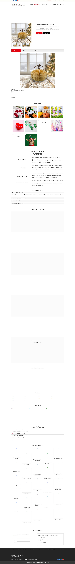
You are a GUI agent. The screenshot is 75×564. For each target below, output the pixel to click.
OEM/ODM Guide (25, 50)
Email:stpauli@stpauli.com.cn (59, 0)
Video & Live (41, 549)
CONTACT (46, 33)
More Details (16, 50)
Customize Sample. (42, 542)
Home (12, 20)
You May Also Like (35, 50)
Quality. (40, 539)
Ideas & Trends (51, 549)
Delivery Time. (41, 537)
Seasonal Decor (16, 20)
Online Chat (39, 33)
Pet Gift (32, 549)
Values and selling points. (43, 540)
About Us (62, 549)
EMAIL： (12, 555)
